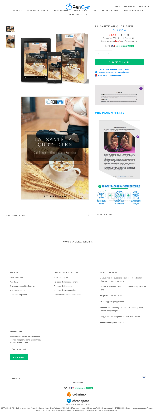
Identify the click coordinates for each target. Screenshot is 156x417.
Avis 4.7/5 (14, 282)
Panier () (144, 6)
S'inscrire (19, 357)
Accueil (17, 10)
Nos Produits (61, 10)
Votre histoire (110, 10)
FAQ (95, 10)
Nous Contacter (78, 14)
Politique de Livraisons (63, 286)
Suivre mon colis (133, 10)
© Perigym (15, 378)
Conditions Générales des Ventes (67, 294)
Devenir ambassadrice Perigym (22, 286)
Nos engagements (16, 215)
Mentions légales (61, 278)
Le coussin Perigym (38, 10)
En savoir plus (105, 214)
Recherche (129, 6)
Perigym (87, 404)
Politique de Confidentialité (65, 290)
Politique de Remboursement (66, 282)
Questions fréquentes (18, 294)
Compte (117, 6)
